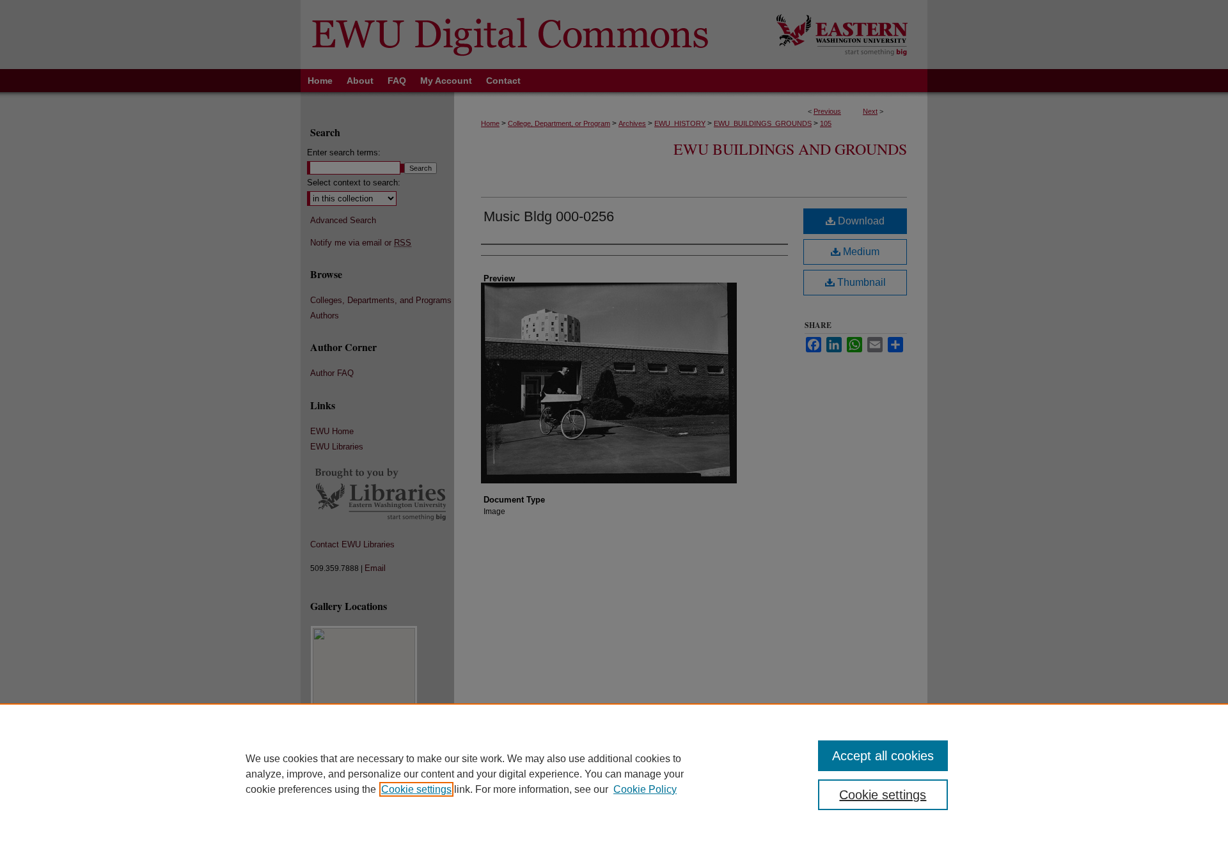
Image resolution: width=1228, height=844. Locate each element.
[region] (614, 773)
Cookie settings (416, 789)
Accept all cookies (883, 756)
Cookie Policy (645, 789)
